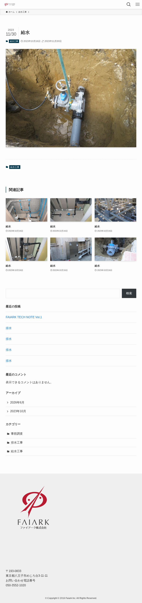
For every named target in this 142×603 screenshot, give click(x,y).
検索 (129, 293)
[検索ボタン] (128, 4)
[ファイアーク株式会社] (9, 4)
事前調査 (17, 433)
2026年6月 (17, 402)
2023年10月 (18, 411)
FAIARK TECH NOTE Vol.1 (24, 317)
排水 (9, 328)
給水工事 (14, 41)
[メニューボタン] (137, 4)
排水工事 (17, 442)
